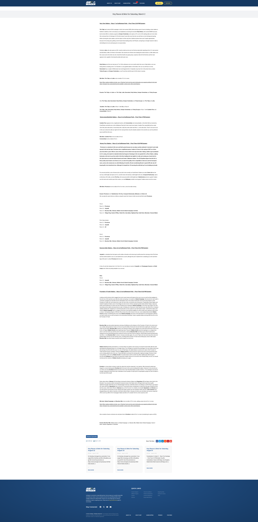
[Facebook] (100, 507)
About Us (109, 3)
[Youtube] (107, 507)
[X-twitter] (103, 507)
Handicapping (126, 3)
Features (142, 3)
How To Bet (117, 3)
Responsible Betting (113, 500)
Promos (135, 3)
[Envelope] (110, 507)
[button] (157, 441)
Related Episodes (92, 436)
